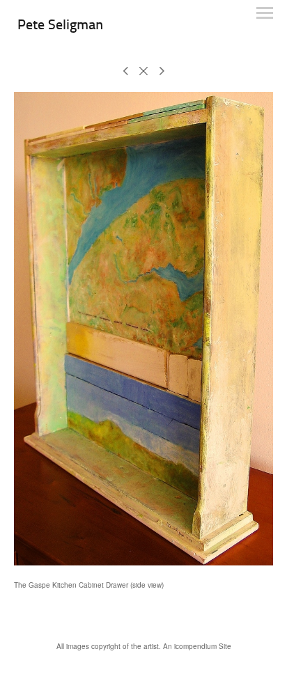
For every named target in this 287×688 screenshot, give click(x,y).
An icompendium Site (197, 646)
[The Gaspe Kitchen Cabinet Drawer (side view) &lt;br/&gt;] (143, 328)
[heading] (60, 26)
